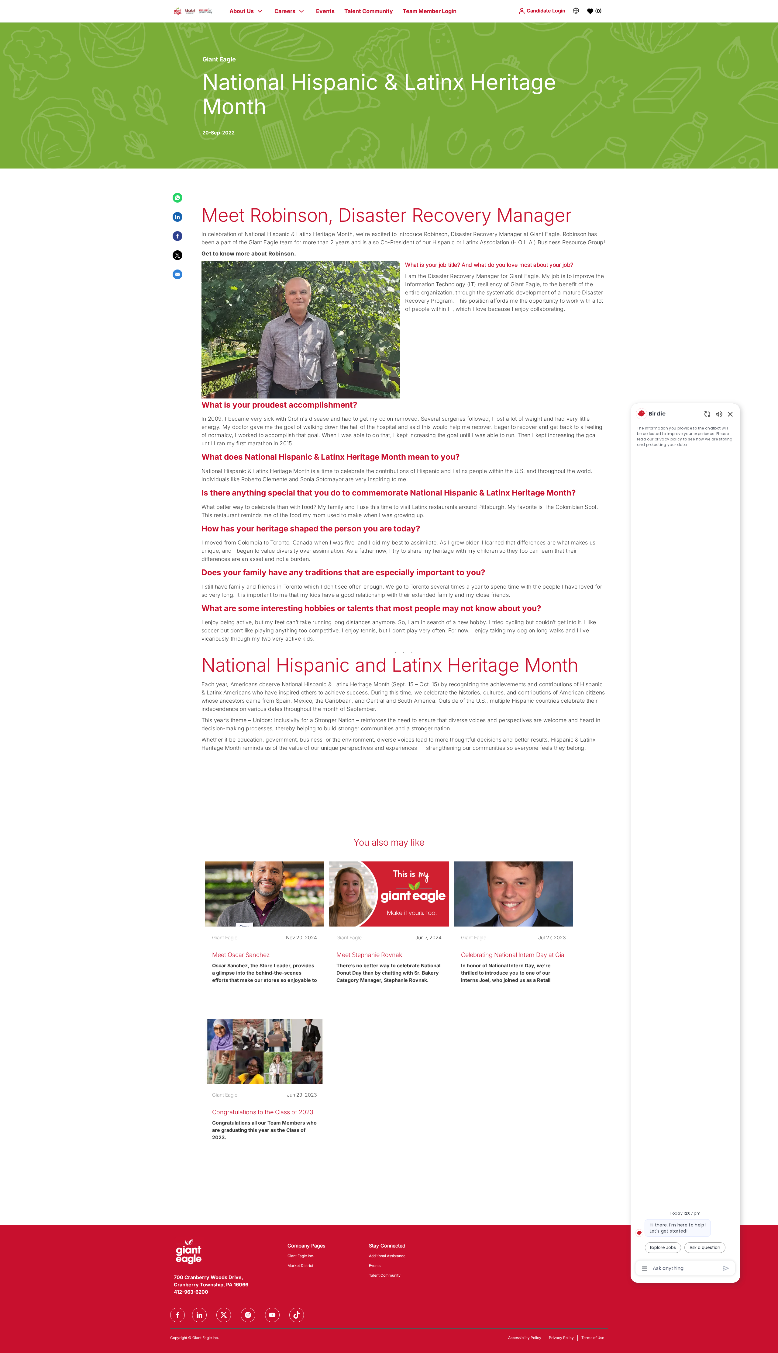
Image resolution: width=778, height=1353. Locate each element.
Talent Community (368, 11)
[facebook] (177, 1315)
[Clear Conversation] (707, 414)
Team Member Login (429, 11)
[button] (541, 11)
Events (325, 11)
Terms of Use (592, 1337)
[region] (685, 840)
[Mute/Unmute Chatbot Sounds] (719, 413)
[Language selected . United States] (576, 10)
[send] (726, 1268)
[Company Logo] (193, 10)
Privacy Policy (561, 1337)
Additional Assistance (387, 1256)
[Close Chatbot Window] (730, 414)
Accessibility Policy (524, 1337)
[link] (264, 936)
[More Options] (645, 1268)
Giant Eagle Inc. (300, 1256)
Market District (300, 1265)
